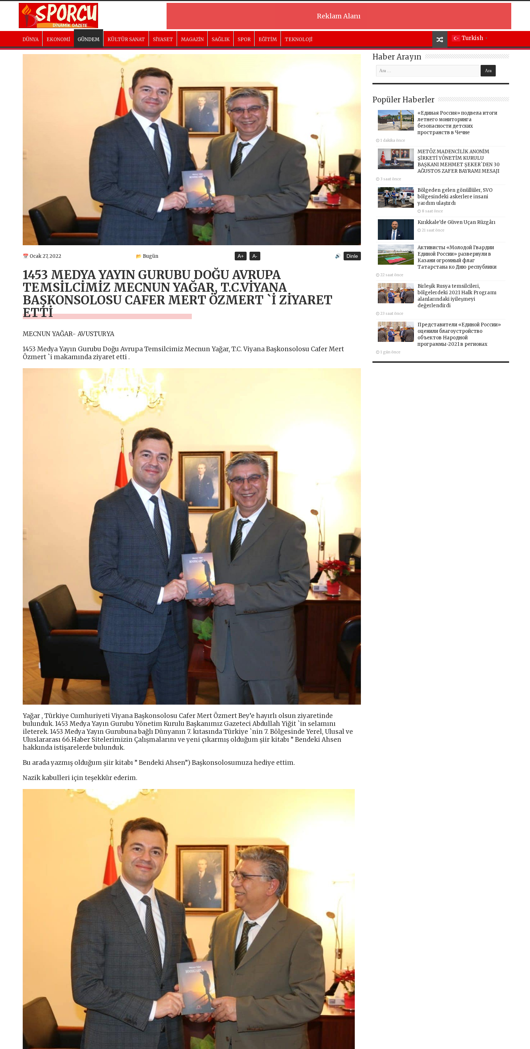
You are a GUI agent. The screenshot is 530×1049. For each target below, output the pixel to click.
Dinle (352, 256)
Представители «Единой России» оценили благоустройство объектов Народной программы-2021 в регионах (459, 334)
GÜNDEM (89, 39)
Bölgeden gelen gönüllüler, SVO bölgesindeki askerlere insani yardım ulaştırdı (455, 196)
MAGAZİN (192, 39)
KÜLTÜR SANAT (126, 39)
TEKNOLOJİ (299, 39)
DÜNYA (30, 39)
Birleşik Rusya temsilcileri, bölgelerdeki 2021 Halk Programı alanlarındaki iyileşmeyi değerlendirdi (457, 296)
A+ (241, 256)
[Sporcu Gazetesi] (58, 14)
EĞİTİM (268, 39)
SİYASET (163, 39)
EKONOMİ (58, 39)
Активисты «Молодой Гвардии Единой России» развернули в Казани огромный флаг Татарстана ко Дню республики (457, 257)
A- (254, 256)
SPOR (244, 39)
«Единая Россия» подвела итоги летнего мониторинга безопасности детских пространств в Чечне (457, 123)
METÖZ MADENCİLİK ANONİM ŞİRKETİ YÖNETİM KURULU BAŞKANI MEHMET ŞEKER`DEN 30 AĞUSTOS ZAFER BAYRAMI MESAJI (459, 161)
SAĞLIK (221, 39)
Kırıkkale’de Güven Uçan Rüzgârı (456, 222)
